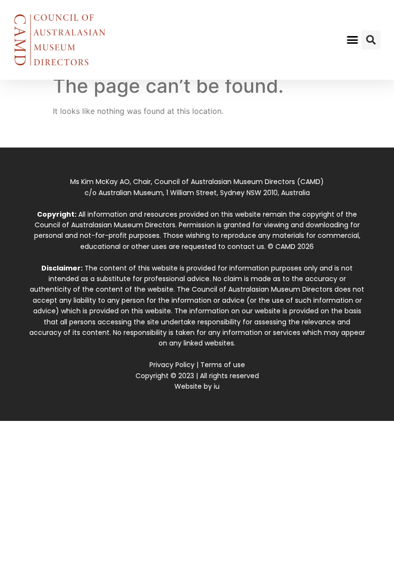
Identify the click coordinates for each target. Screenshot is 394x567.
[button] (353, 40)
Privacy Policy (172, 365)
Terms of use (222, 365)
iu (217, 386)
